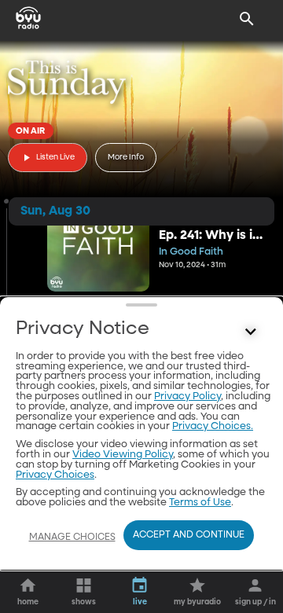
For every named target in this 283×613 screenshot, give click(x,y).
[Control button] (250, 332)
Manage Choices (72, 537)
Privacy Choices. (212, 426)
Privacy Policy (187, 396)
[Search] (247, 19)
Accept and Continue (188, 535)
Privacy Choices (55, 475)
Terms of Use (200, 502)
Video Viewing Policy (122, 455)
